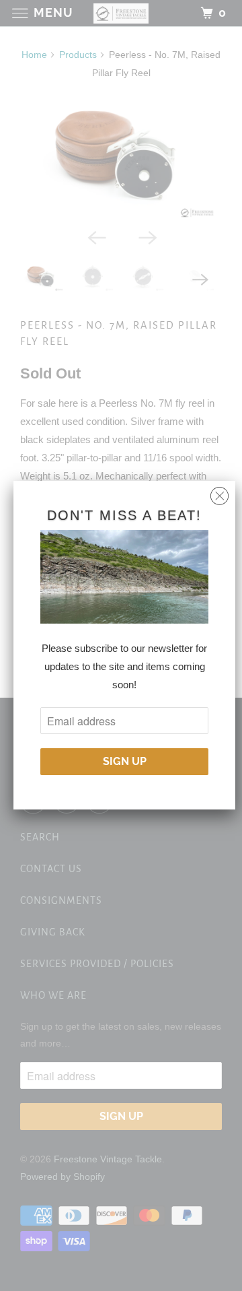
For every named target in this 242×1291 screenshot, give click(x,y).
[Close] (219, 492)
